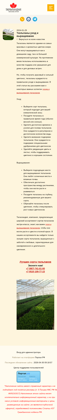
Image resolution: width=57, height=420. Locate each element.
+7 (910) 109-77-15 (35, 271)
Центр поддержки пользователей (29, 368)
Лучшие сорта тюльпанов (35, 262)
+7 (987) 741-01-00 (35, 268)
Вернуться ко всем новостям (31, 39)
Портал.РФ (40, 357)
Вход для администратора (29, 352)
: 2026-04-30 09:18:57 (42, 363)
